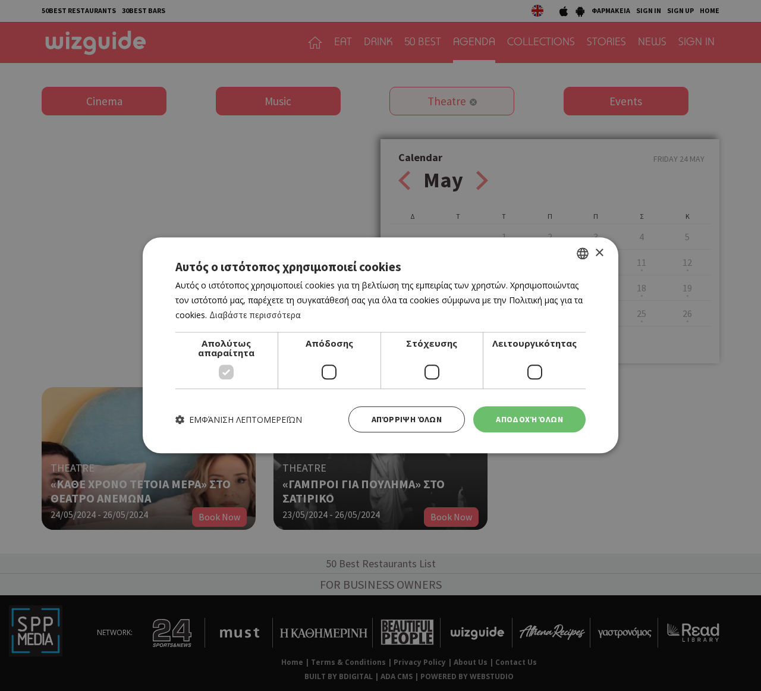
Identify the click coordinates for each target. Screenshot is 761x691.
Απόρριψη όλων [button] (407, 419)
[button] (238, 419)
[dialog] (380, 345)
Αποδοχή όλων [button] (529, 419)
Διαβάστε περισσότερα (255, 315)
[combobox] (583, 253)
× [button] (599, 253)
